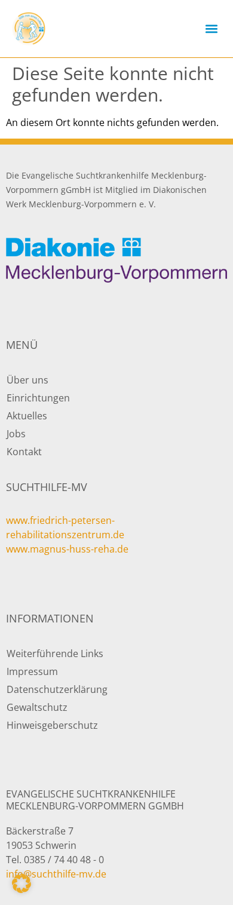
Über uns (27, 379)
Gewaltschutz (37, 707)
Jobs (16, 433)
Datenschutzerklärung (57, 689)
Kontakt (24, 451)
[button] (211, 29)
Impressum (32, 671)
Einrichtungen (38, 397)
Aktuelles (27, 415)
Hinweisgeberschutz (52, 725)
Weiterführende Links (55, 653)
